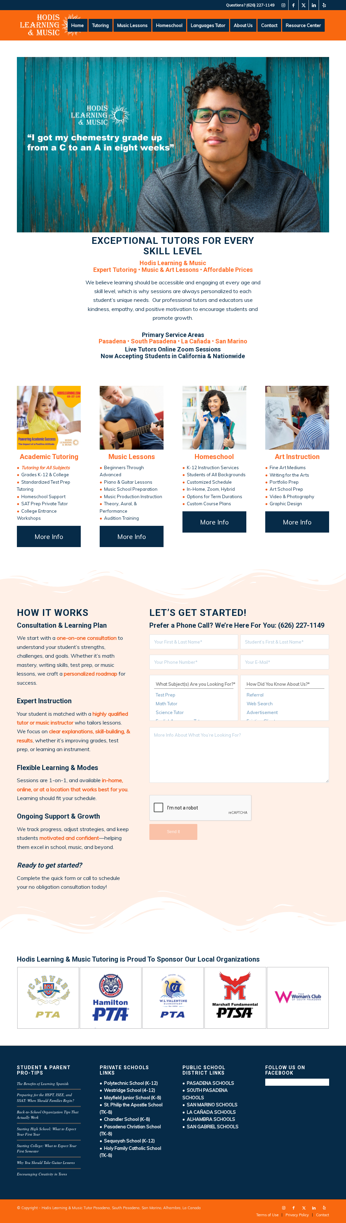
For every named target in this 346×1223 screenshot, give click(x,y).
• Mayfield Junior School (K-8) (130, 1097)
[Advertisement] (284, 712)
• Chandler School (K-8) (125, 1119)
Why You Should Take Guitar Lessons (46, 1162)
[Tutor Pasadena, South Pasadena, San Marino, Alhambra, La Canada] (52, 25)
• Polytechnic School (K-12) (129, 1083)
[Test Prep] (193, 694)
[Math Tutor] (193, 703)
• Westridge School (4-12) (127, 1090)
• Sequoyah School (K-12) (127, 1140)
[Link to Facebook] (293, 5)
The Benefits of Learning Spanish (43, 1083)
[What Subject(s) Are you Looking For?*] (193, 684)
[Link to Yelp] (324, 5)
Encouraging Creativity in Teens (42, 1173)
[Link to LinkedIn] (314, 5)
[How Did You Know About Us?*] (284, 684)
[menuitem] (77, 25)
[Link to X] (303, 5)
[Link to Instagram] (283, 5)
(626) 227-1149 (260, 5)
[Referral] (284, 694)
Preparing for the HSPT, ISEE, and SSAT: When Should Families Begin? (45, 1097)
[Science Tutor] (193, 712)
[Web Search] (284, 703)
